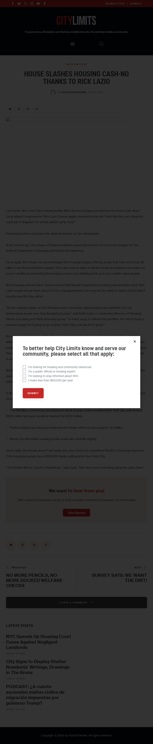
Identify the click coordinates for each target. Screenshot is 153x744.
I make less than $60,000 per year (50, 380)
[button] (134, 341)
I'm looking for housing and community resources (59, 367)
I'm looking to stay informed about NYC (53, 376)
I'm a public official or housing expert (51, 371)
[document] (76, 372)
